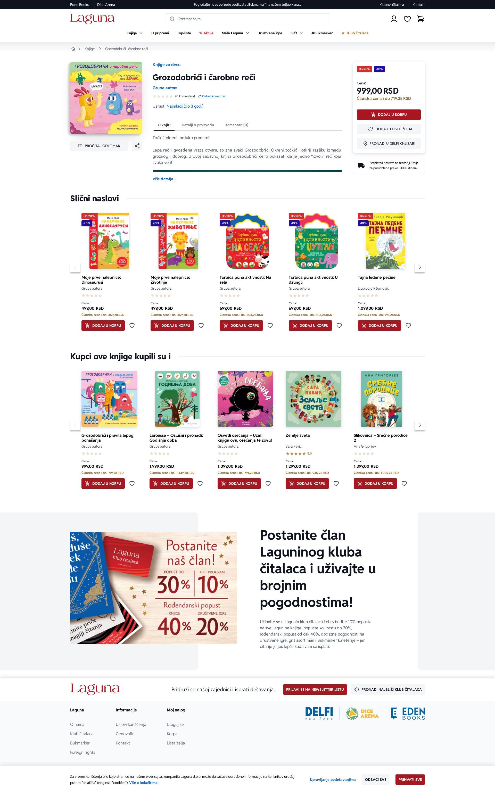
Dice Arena (106, 4)
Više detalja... (164, 179)
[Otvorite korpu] (421, 19)
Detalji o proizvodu (198, 125)
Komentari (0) (237, 125)
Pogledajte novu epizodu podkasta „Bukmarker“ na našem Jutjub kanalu (247, 4)
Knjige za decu (166, 64)
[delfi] (319, 713)
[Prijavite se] (394, 19)
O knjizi (164, 125)
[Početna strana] (93, 19)
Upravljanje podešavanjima (333, 779)
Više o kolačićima (143, 782)
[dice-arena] (362, 713)
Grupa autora (165, 88)
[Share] (137, 146)
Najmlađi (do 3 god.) (185, 106)
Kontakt (418, 4)
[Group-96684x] (408, 713)
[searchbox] (247, 18)
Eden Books (79, 4)
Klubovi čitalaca (392, 4)
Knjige (90, 48)
